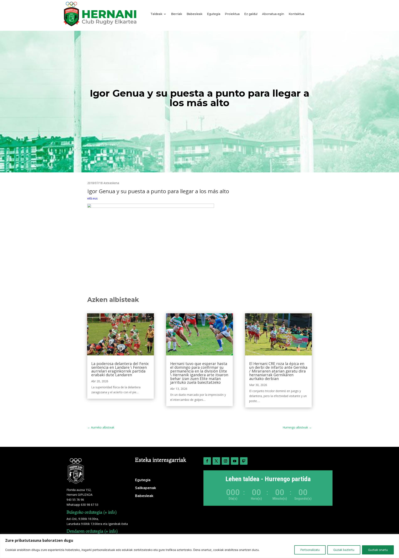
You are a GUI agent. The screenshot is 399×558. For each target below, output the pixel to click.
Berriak (176, 14)
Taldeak (156, 14)
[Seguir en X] (216, 461)
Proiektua (232, 14)
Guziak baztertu (343, 550)
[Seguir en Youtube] (234, 461)
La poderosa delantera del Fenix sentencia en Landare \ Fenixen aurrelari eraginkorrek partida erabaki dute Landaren (120, 369)
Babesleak (194, 14)
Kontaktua (296, 14)
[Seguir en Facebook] (207, 461)
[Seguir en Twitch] (244, 461)
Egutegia (213, 14)
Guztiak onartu (378, 550)
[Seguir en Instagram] (225, 461)
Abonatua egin (273, 14)
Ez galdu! (250, 14)
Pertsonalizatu (310, 550)
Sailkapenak (145, 488)
